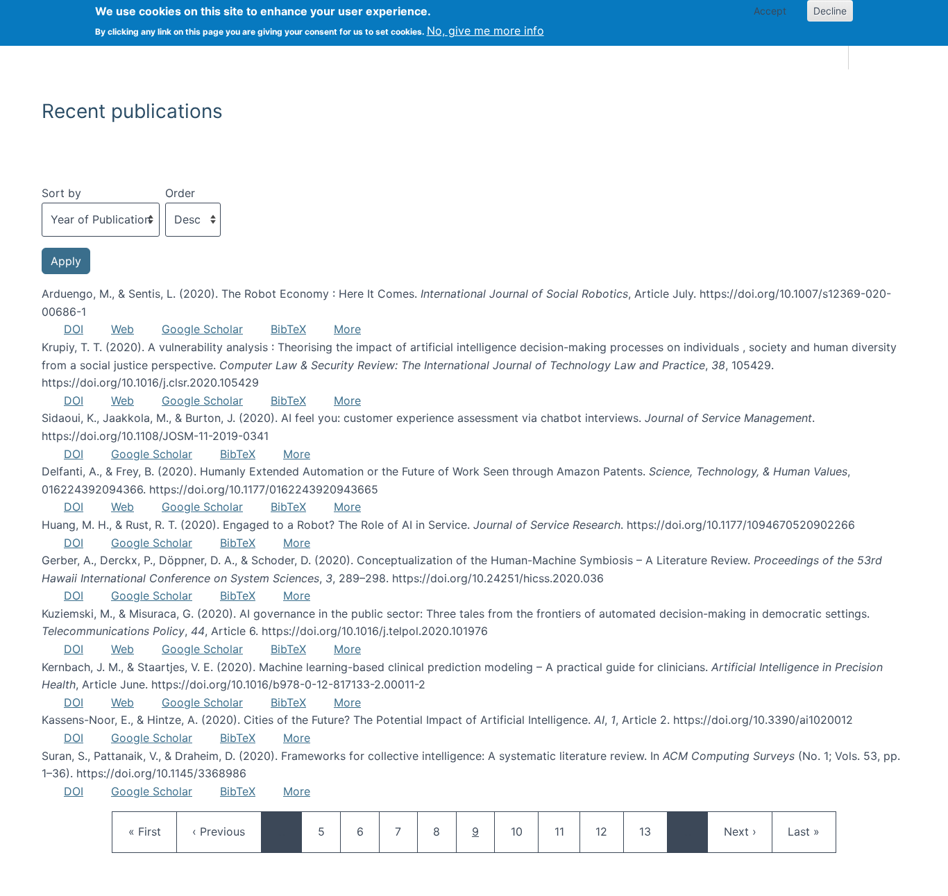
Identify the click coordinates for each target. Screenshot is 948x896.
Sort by (61, 193)
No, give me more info (485, 30)
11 (567, 831)
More (347, 329)
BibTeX (288, 329)
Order (180, 193)
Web (122, 329)
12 (608, 831)
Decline (830, 11)
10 (523, 831)
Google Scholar (202, 329)
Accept (770, 11)
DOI (73, 329)
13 (651, 831)
